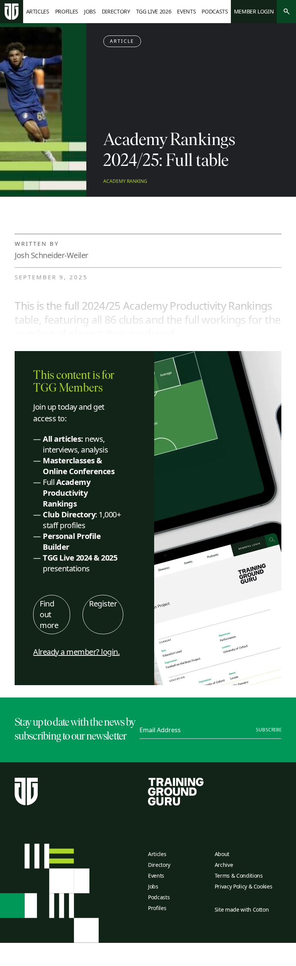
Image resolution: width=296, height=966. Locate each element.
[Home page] (11, 11)
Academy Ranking (125, 181)
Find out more (49, 614)
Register (103, 603)
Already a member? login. (76, 652)
